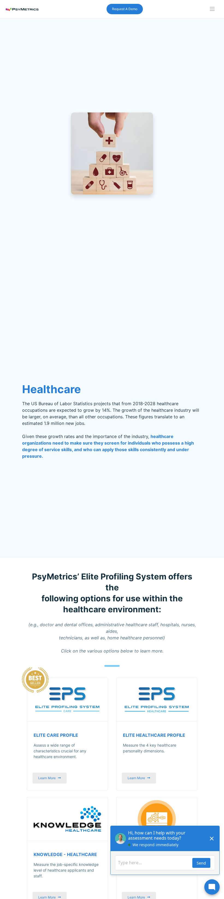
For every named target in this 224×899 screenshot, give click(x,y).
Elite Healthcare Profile (154, 735)
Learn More (47, 778)
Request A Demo (124, 9)
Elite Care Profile (56, 735)
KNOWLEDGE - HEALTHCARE (65, 854)
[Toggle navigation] (212, 9)
